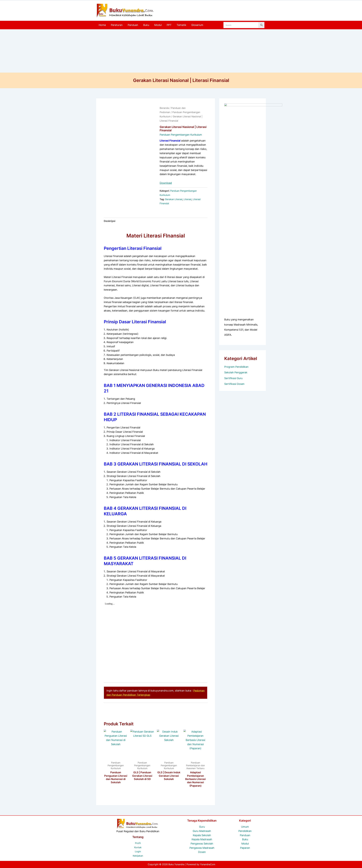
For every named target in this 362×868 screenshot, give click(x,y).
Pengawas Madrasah (201, 847)
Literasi (187, 199)
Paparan (245, 847)
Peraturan (117, 24)
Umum (245, 826)
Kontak (138, 847)
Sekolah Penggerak (235, 372)
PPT (169, 24)
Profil (138, 843)
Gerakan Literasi (173, 199)
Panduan (133, 24)
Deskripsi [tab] (109, 221)
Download (166, 182)
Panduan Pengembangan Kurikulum (181, 134)
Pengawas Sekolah (202, 843)
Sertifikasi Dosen (234, 383)
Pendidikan (245, 831)
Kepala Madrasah (202, 839)
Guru (202, 826)
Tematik (181, 24)
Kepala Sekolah (202, 835)
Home (102, 24)
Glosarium (197, 24)
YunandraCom (207, 864)
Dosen (202, 851)
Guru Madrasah (202, 831)
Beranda (164, 108)
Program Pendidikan (236, 366)
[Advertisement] (181, 51)
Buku (146, 24)
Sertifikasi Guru (233, 378)
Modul (158, 24)
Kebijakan (138, 855)
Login (138, 851)
